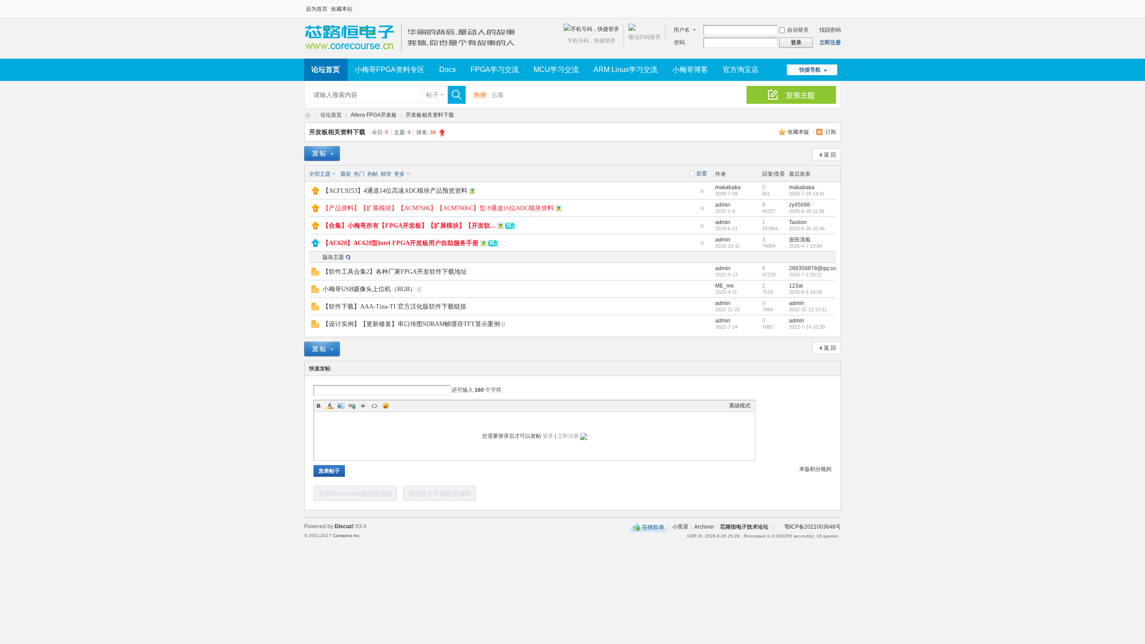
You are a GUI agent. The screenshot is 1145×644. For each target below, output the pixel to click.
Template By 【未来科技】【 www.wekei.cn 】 (405, 536)
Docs (447, 69)
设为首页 (316, 9)
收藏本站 (341, 9)
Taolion (798, 222)
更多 (399, 174)
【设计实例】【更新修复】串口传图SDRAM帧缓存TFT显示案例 (411, 324)
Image (340, 405)
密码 (679, 42)
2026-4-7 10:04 (805, 246)
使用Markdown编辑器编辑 (355, 493)
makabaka (728, 187)
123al (796, 286)
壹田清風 (799, 240)
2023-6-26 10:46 (807, 228)
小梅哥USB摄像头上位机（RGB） (369, 289)
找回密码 (830, 30)
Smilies (385, 405)
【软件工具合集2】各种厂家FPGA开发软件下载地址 (394, 271)
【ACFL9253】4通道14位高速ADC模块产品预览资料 (394, 190)
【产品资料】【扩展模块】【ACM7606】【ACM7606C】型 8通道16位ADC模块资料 (438, 208)
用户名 (682, 30)
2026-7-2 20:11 (805, 274)
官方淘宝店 (741, 69)
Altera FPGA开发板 (374, 115)
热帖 (372, 174)
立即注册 (830, 42)
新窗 (701, 173)
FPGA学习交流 (495, 69)
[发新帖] (322, 153)
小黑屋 (680, 527)
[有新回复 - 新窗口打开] (315, 274)
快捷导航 (810, 70)
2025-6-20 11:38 (806, 211)
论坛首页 (325, 69)
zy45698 (799, 205)
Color (329, 405)
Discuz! (344, 526)
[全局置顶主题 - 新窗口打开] (315, 193)
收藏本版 (799, 132)
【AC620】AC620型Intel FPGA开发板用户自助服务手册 (400, 243)
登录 (548, 436)
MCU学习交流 (556, 69)
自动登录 (798, 30)
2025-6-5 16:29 (805, 292)
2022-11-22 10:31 (808, 309)
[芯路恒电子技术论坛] (412, 53)
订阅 (830, 132)
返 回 (830, 155)
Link (352, 405)
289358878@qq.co (812, 268)
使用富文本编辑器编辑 (439, 493)
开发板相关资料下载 (430, 115)
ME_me (724, 286)
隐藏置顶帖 (702, 191)
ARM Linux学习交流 (625, 69)
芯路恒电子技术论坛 (307, 115)
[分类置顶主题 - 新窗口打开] (315, 245)
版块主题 (333, 257)
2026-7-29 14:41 (807, 193)
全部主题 (320, 174)
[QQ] (648, 527)
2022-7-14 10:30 (807, 327)
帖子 (432, 94)
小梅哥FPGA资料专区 (389, 69)
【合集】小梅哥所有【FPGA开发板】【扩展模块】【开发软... (409, 225)
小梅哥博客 (690, 69)
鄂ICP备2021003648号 (813, 527)
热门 (359, 174)
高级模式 (740, 405)
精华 (386, 174)
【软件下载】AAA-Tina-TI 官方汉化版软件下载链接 (394, 306)
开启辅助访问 (838, 6)
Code (374, 405)
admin (722, 205)
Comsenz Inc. (347, 535)
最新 (345, 174)
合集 (498, 94)
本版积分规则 (815, 469)
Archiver (704, 527)
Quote (363, 405)
